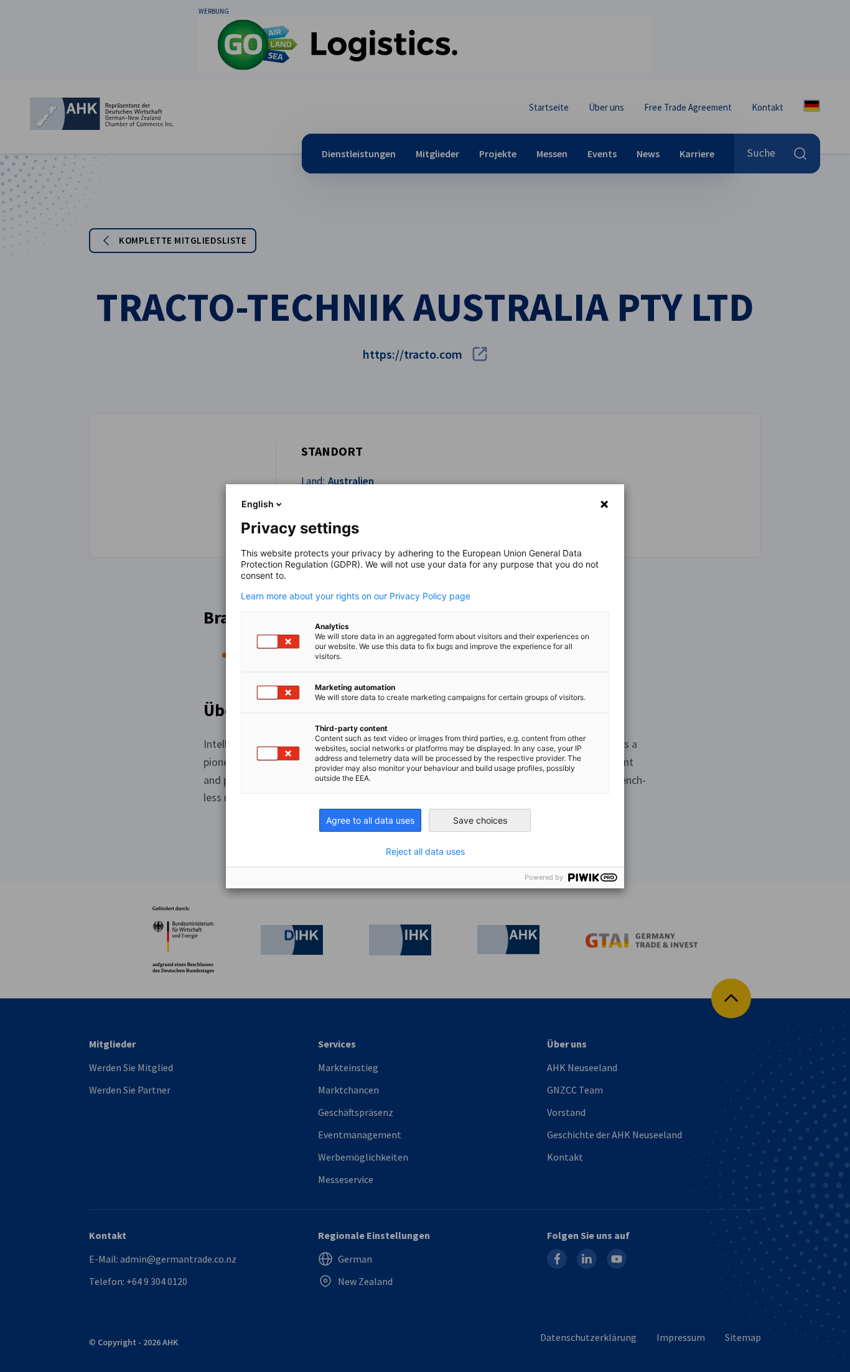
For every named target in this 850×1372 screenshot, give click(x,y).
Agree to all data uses (370, 820)
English (257, 504)
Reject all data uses (425, 852)
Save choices (480, 820)
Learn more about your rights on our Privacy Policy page (355, 596)
